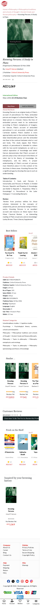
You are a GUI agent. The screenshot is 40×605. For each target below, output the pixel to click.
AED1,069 (9, 86)
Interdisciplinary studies (11, 323)
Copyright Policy (28, 555)
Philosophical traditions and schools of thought (19, 10)
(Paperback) (7, 66)
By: (10, 69)
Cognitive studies (26, 323)
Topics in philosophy (20, 339)
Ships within (15, 98)
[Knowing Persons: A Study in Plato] (23, 370)
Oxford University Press (20, 72)
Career (5, 550)
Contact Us (7, 555)
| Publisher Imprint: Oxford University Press (19, 76)
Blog (5, 553)
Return (5, 570)
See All (31, 233)
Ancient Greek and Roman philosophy (24, 336)
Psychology (6, 326)
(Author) (20, 69)
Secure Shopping (28, 553)
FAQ (4, 573)
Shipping (6, 568)
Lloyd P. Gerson (11, 69)
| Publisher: (16, 72)
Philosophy (6, 333)
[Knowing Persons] (10, 370)
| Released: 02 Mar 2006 (21, 66)
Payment (6, 565)
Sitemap (25, 565)
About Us (6, 547)
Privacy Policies (28, 547)
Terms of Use (27, 550)
